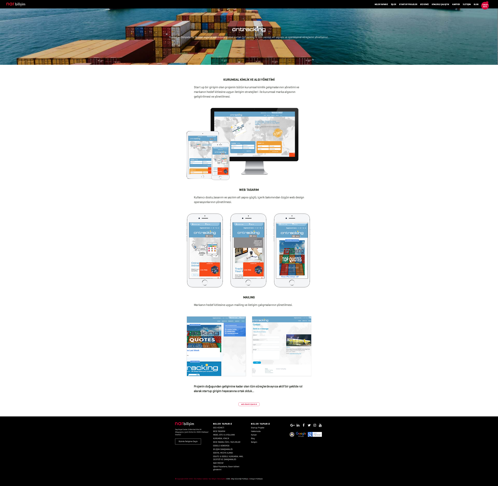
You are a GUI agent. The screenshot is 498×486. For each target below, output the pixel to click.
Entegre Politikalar (256, 479)
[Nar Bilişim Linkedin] (298, 424)
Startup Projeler (257, 427)
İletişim (254, 442)
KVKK (228, 479)
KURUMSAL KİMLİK (221, 438)
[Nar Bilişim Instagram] (314, 424)
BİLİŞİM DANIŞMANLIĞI (223, 449)
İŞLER (393, 4)
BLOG (476, 4)
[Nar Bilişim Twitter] (309, 424)
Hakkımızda (256, 431)
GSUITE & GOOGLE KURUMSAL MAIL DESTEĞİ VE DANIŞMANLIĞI (228, 458)
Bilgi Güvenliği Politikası (239, 479)
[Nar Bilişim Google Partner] (315, 434)
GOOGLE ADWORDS (221, 445)
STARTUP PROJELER (408, 4)
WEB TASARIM (219, 431)
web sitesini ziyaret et (249, 404)
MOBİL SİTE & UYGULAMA (224, 435)
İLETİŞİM (467, 4)
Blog (253, 438)
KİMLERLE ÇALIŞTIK (440, 4)
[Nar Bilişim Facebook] (303, 424)
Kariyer (254, 435)
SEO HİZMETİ (218, 427)
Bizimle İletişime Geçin (188, 441)
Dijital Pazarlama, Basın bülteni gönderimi (226, 468)
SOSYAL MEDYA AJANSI (223, 453)
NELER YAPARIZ (381, 4)
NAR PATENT (218, 463)
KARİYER (456, 4)
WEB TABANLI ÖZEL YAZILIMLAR (226, 442)
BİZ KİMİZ (424, 4)
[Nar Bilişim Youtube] (320, 424)
